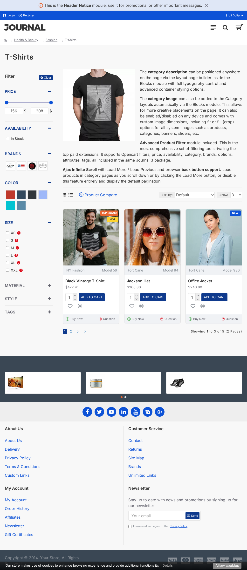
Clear (47, 77)
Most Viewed (53, 363)
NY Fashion (75, 270)
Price (10, 91)
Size (9, 222)
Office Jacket (200, 280)
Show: (224, 195)
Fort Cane (135, 270)
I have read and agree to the (160, 526)
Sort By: (167, 195)
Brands (13, 153)
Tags (10, 312)
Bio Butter (115, 376)
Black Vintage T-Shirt (85, 280)
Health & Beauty (26, 40)
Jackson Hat (138, 280)
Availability (18, 128)
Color (11, 182)
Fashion (51, 40)
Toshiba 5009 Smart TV (44, 376)
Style (11, 298)
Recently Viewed (20, 363)
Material (15, 285)
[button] (122, 397)
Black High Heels (200, 376)
